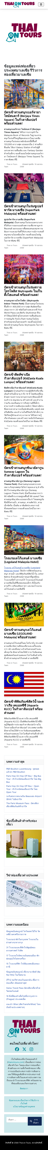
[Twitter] (24, 1049)
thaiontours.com (16, 1062)
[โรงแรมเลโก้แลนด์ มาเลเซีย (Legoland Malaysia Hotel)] (24, 540)
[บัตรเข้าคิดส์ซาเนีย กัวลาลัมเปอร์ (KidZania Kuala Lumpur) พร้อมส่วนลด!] (24, 356)
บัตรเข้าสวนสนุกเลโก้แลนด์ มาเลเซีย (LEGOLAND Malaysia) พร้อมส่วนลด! (22, 634)
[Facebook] (17, 1049)
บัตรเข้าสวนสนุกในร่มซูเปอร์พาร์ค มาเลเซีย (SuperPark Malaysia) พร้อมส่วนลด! (23, 210)
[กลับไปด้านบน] (43, 1145)
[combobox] (17, 1120)
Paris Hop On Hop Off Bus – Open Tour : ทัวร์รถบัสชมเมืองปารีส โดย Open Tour (22, 789)
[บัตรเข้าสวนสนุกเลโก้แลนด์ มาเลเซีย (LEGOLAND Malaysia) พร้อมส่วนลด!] (24, 614)
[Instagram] (31, 1049)
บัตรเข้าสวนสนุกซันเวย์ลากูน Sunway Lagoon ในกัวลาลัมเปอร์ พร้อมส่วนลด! (24, 472)
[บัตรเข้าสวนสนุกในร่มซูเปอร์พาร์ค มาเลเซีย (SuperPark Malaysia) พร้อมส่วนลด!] (24, 188)
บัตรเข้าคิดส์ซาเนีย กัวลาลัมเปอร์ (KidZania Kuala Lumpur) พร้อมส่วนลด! (23, 378)
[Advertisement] (24, 32)
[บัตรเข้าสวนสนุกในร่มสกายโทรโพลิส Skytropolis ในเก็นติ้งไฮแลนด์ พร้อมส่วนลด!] (24, 269)
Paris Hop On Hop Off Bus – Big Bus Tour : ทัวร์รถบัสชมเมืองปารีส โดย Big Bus (23, 779)
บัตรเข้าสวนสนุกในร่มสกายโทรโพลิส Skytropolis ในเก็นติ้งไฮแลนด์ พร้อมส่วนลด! (23, 291)
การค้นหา (36, 1121)
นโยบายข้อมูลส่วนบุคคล (24, 1106)
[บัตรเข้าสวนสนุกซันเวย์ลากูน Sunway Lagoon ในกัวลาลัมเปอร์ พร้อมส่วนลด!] (24, 449)
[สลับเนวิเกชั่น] (41, 4)
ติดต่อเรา (24, 1088)
